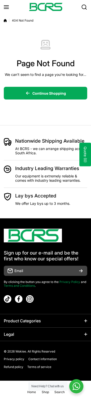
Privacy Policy (69, 282)
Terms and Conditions (19, 286)
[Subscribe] (81, 271)
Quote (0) (85, 155)
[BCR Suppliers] (45, 7)
